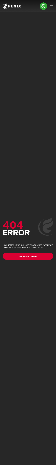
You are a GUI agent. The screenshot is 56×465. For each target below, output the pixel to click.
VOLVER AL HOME (28, 256)
